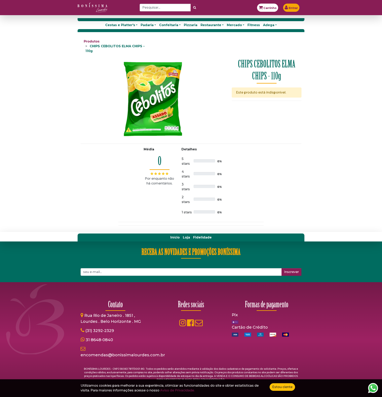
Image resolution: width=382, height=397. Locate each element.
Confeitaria (168, 25)
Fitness (254, 25)
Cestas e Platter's (120, 25)
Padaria (147, 25)
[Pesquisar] (195, 7)
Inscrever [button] (291, 272)
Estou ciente (282, 387)
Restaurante (211, 25)
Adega (268, 25)
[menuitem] (175, 237)
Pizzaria (190, 25)
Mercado (234, 25)
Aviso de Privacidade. (177, 390)
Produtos (91, 41)
